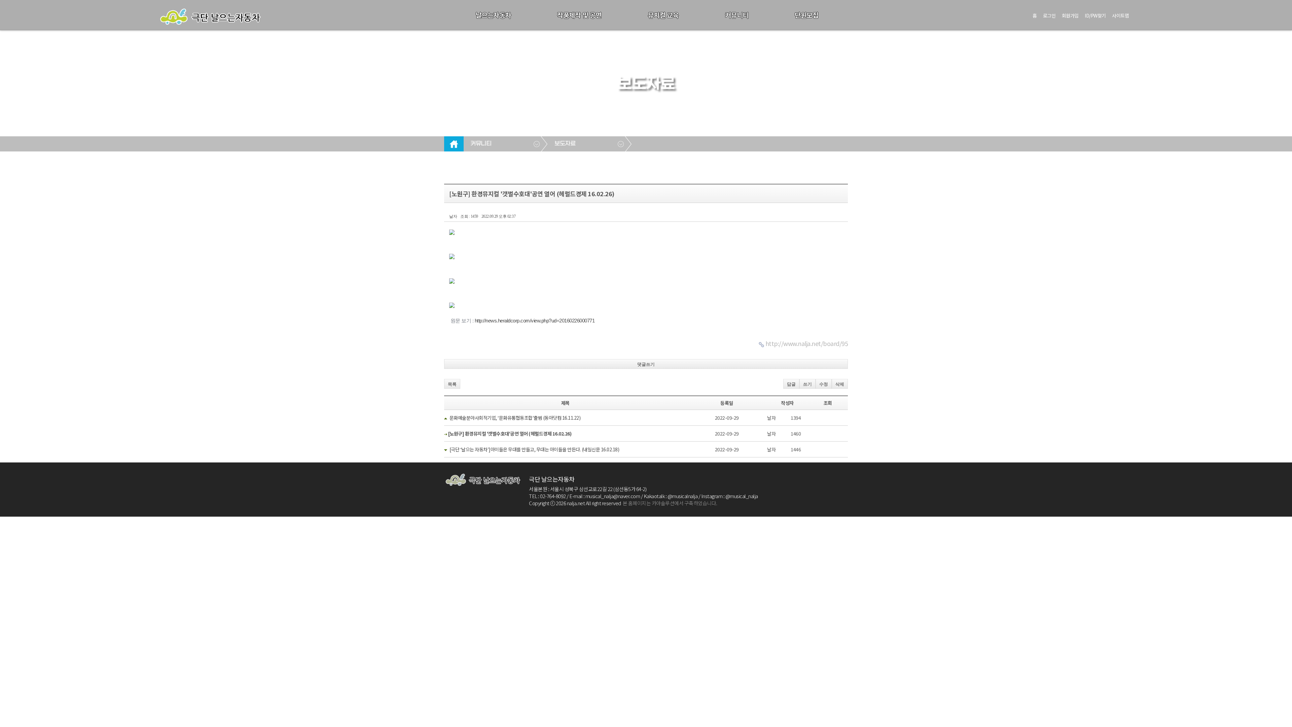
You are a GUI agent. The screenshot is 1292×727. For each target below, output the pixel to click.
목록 (452, 384)
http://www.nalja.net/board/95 (806, 343)
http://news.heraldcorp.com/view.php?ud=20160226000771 (535, 320)
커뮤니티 (737, 15)
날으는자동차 (493, 15)
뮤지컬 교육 (663, 15)
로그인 (1049, 15)
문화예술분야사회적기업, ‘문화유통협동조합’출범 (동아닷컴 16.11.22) (515, 417)
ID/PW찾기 (1095, 15)
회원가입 (1070, 15)
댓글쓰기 (646, 364)
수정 (823, 384)
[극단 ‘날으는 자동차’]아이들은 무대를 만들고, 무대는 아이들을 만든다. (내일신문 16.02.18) (534, 449)
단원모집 (806, 15)
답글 (791, 384)
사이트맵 (1120, 15)
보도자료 (564, 143)
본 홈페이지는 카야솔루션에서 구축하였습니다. (670, 503)
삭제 (839, 384)
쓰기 (807, 384)
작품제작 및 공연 (579, 15)
